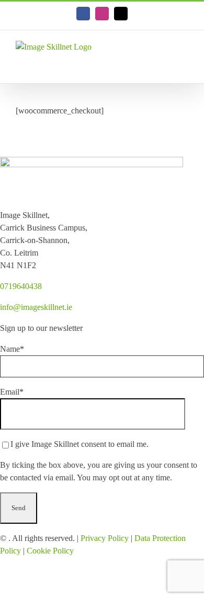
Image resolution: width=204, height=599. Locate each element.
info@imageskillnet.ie (36, 307)
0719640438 (21, 286)
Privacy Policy (105, 538)
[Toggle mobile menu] (184, 67)
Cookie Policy (50, 550)
